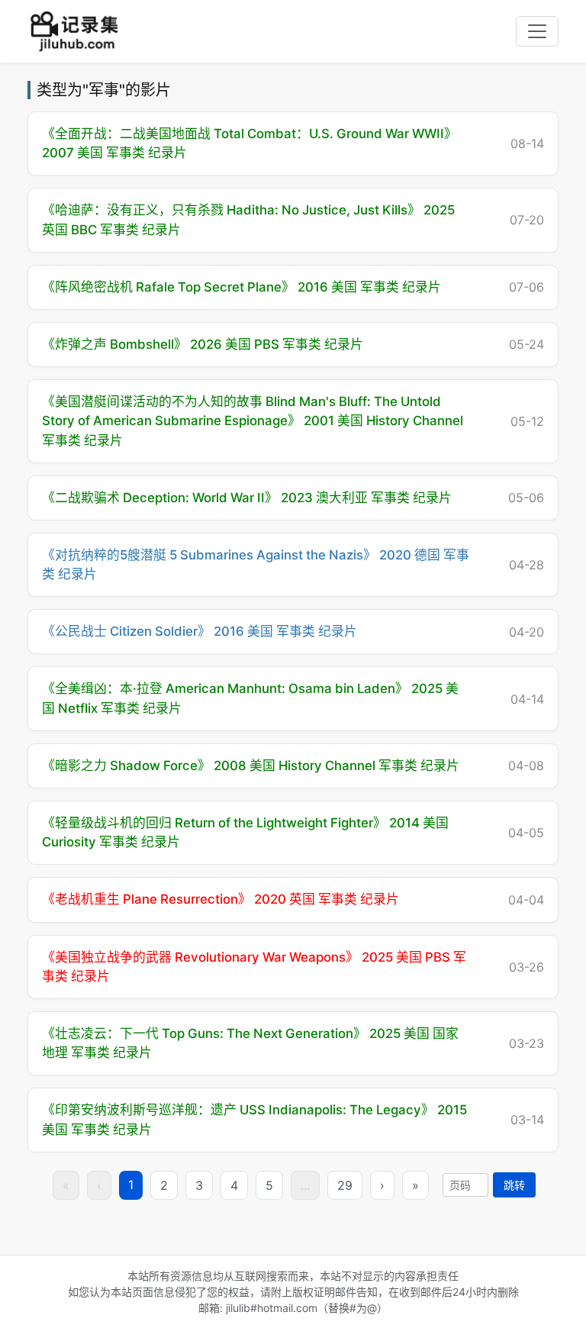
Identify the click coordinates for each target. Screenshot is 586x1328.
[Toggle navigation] (537, 31)
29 (345, 1185)
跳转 (514, 1184)
